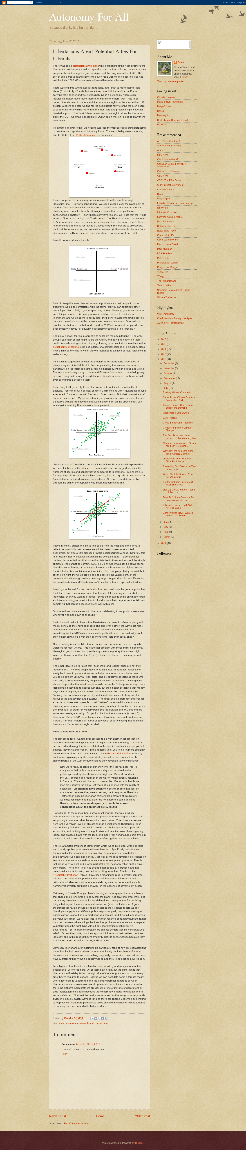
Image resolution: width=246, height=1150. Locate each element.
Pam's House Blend (167, 244)
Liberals (91, 1023)
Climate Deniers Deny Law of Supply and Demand (178, 406)
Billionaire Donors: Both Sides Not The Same (178, 506)
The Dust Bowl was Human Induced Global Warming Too (179, 436)
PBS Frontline (164, 253)
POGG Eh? (163, 258)
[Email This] (92, 1018)
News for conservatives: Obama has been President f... (179, 444)
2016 (164, 339)
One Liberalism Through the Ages (174, 318)
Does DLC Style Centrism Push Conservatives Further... (179, 498)
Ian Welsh (162, 207)
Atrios (160, 150)
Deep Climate (164, 106)
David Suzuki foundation (170, 101)
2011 (164, 543)
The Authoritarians (166, 280)
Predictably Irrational (65, 875)
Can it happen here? (167, 159)
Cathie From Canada (168, 171)
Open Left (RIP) (165, 235)
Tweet (185, 77)
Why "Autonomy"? (166, 314)
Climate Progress (166, 97)
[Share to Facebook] (102, 1018)
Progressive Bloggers (168, 267)
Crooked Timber (165, 189)
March (167, 537)
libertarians (102, 1023)
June (166, 522)
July (166, 388)
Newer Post (57, 1116)
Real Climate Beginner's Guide (173, 120)
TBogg (160, 276)
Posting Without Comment (176, 392)
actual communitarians (66, 347)
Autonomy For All (89, 16)
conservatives (68, 1023)
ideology (81, 1023)
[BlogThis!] (95, 1018)
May (166, 527)
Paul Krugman (164, 248)
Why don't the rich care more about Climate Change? (178, 452)
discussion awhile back (86, 65)
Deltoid (160, 111)
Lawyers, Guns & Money (170, 217)
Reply (65, 1053)
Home (100, 1116)
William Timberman (167, 297)
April (166, 532)
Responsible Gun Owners (176, 412)
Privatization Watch (167, 262)
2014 (164, 349)
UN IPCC (162, 124)
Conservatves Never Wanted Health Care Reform (178, 514)
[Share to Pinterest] (106, 1018)
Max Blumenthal (165, 221)
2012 (164, 359)
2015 (164, 344)
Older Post (142, 1116)
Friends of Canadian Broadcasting (175, 203)
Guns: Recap (170, 418)
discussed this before (119, 753)
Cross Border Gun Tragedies (178, 422)
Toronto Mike (164, 285)
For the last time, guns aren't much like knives (178, 483)
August (168, 383)
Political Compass (86, 135)
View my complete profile (170, 81)
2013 (164, 354)
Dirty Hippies (164, 198)
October (168, 373)
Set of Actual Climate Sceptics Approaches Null (179, 398)
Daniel (181, 62)
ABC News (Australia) (168, 141)
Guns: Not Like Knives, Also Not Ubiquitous (178, 475)
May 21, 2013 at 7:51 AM (89, 1044)
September (170, 378)
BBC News (163, 154)
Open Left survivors (167, 239)
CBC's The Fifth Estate (169, 180)
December (169, 363)
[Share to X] (99, 1018)
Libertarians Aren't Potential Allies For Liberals (177, 460)
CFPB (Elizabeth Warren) (170, 185)
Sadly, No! (162, 271)
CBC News (163, 175)
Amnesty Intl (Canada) (169, 145)
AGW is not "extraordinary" (171, 322)
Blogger (139, 1143)
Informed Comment (167, 212)
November (169, 368)
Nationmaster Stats (167, 226)
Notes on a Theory (166, 230)
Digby (160, 194)
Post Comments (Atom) (76, 1123)
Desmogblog (163, 115)
